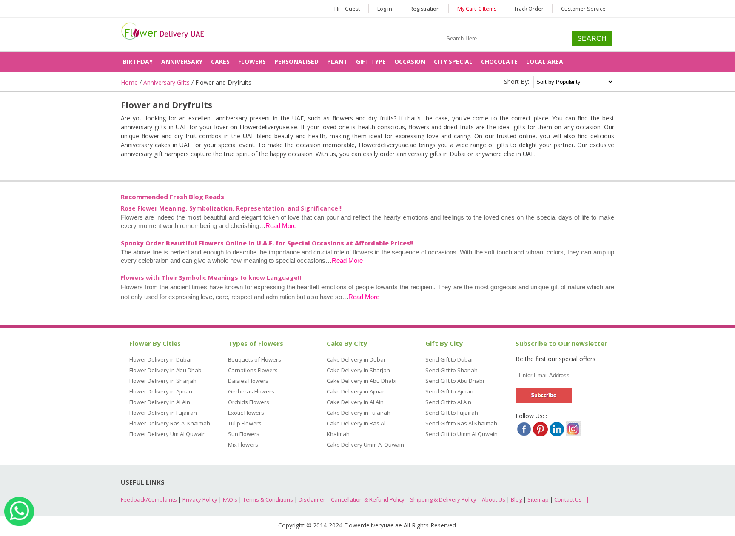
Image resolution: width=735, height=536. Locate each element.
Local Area (544, 61)
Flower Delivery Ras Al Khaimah (169, 423)
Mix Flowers (243, 444)
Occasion (409, 61)
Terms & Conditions (268, 499)
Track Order (529, 8)
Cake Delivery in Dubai (356, 359)
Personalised (296, 61)
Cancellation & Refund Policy (368, 499)
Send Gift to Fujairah (451, 412)
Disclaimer (312, 499)
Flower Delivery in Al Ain (159, 402)
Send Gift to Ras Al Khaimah (461, 423)
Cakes (220, 61)
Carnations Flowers (253, 370)
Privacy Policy (199, 499)
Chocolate (499, 61)
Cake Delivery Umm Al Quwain (365, 444)
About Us (493, 499)
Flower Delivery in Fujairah (163, 412)
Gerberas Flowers (251, 391)
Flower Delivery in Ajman (160, 391)
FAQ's (230, 499)
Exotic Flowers (246, 412)
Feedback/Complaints (149, 499)
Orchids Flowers (248, 402)
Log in (384, 8)
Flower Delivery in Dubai (160, 359)
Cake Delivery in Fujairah (358, 412)
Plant (337, 61)
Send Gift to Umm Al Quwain (461, 434)
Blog (516, 499)
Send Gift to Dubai (449, 359)
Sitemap (538, 499)
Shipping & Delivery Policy (443, 499)
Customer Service (583, 8)
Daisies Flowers (248, 381)
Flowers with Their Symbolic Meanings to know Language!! (211, 278)
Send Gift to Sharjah (451, 370)
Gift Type (371, 61)
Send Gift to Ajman (449, 391)
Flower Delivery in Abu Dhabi (166, 370)
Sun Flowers (243, 434)
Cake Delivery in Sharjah (358, 370)
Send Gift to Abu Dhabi (454, 381)
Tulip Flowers (245, 423)
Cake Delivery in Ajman (356, 391)
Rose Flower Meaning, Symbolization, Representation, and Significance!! (231, 208)
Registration (425, 8)
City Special (453, 61)
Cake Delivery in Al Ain (355, 402)
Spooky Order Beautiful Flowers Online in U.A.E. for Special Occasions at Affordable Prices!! (267, 243)
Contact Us (568, 499)
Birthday (138, 61)
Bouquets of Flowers (254, 359)
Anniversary (181, 61)
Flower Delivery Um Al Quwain (167, 434)
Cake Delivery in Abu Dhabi (361, 381)
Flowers (252, 61)
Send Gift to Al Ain (448, 402)
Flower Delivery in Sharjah (163, 381)
